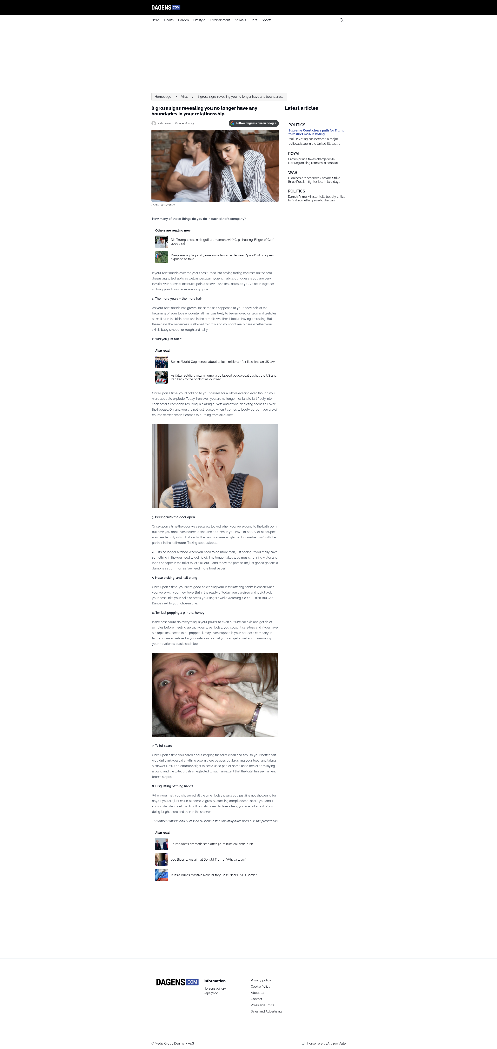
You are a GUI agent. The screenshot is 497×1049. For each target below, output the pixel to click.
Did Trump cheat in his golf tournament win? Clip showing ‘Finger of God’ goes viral (222, 241)
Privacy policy (261, 980)
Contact (256, 999)
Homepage (163, 96)
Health (169, 20)
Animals (240, 20)
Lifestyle (199, 20)
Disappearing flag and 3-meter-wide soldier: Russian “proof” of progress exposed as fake (222, 257)
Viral (184, 96)
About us (257, 993)
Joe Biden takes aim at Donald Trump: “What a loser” (208, 859)
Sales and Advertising (266, 1011)
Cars (254, 20)
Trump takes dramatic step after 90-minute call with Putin (212, 844)
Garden (183, 20)
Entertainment (220, 20)
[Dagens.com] (248, 7)
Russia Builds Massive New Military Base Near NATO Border (214, 875)
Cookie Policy (260, 986)
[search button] (342, 20)
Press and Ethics (262, 1005)
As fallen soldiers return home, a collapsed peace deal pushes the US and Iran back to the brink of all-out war (223, 377)
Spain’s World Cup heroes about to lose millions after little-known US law (223, 362)
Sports (266, 20)
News (155, 20)
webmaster (164, 123)
